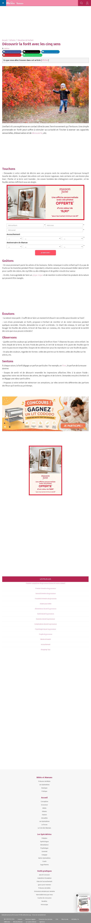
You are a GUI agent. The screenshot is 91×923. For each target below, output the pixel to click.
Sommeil (44, 851)
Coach (44, 861)
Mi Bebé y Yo (75, 919)
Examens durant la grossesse (45, 619)
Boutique (44, 788)
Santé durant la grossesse (45, 614)
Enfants (12, 40)
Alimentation (44, 845)
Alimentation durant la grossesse (45, 608)
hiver (64, 365)
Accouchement (13, 234)
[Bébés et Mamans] (17, 3)
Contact (20, 919)
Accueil (4, 40)
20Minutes (7, 922)
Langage (44, 854)
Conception (44, 801)
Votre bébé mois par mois (44, 894)
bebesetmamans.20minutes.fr (10, 915)
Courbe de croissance (44, 898)
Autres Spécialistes (44, 858)
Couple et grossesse (45, 634)
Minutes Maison (18, 922)
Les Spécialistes (44, 784)
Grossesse (44, 805)
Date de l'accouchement (44, 881)
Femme (44, 814)
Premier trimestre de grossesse (45, 588)
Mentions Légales (31, 919)
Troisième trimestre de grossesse (45, 598)
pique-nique (38, 275)
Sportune (42, 922)
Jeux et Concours (44, 875)
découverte (37, 133)
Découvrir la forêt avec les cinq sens (31, 44)
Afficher (45, 60)
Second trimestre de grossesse (46, 593)
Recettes (44, 901)
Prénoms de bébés (44, 888)
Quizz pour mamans (44, 884)
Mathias (6, 48)
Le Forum (44, 824)
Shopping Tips (45, 649)
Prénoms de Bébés (44, 781)
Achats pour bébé (45, 603)
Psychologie (44, 848)
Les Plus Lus (45, 579)
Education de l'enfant (25, 40)
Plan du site (64, 919)
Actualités (44, 818)
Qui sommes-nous (9, 919)
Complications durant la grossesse (45, 624)
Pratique (44, 791)
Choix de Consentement (39, 915)
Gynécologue (44, 841)
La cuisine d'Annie (31, 922)
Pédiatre (44, 838)
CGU (57, 919)
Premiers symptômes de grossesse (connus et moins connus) (45, 583)
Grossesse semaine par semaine (44, 891)
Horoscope (44, 904)
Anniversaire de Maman (17, 242)
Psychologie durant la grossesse (45, 629)
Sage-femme (44, 864)
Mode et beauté (45, 639)
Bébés (44, 808)
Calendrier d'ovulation (44, 878)
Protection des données (45, 919)
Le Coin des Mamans (44, 828)
